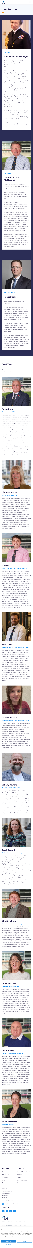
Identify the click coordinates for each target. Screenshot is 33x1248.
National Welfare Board (23, 1172)
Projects (19, 1174)
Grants (19, 1183)
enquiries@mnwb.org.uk (11, 1204)
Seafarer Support (22, 1180)
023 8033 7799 (9, 1200)
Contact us (5, 1172)
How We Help (5, 1174)
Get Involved (5, 1177)
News (3, 1183)
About (3, 1180)
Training (19, 1177)
